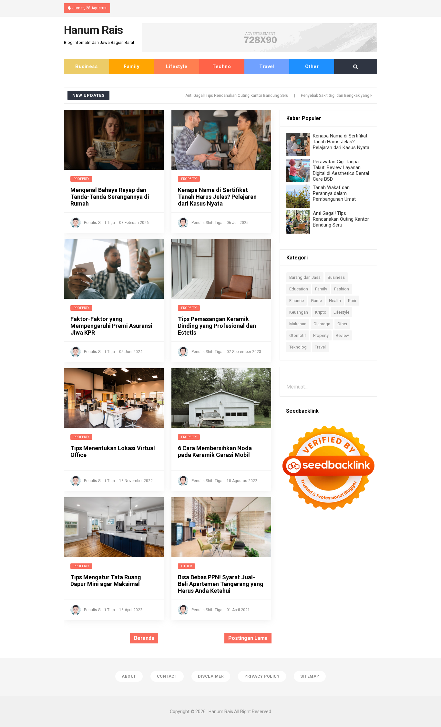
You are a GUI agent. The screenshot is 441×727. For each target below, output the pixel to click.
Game (316, 300)
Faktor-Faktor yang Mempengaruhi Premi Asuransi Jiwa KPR (111, 326)
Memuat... (297, 387)
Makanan (297, 323)
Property (81, 179)
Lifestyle (177, 66)
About (129, 676)
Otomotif (297, 335)
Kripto (320, 312)
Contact (167, 676)
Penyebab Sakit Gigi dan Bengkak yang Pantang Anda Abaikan (339, 95)
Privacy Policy (262, 676)
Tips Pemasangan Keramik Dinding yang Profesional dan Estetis (217, 326)
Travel (266, 66)
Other (312, 66)
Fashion (341, 289)
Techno (221, 66)
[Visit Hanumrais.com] (259, 50)
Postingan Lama (248, 638)
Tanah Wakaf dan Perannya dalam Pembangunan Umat (334, 193)
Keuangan (298, 312)
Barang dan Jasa (305, 277)
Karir (352, 300)
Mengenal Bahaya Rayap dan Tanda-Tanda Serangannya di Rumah (109, 197)
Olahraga (321, 323)
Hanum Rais (221, 711)
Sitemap (309, 676)
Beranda (144, 638)
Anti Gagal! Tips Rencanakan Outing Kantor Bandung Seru (220, 95)
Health (335, 300)
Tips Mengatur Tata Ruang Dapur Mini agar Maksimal (105, 580)
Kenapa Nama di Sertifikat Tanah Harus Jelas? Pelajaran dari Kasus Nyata (217, 197)
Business (86, 66)
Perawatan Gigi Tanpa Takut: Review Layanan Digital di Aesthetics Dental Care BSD (341, 170)
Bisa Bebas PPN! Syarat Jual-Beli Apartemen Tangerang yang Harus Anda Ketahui (220, 584)
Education (298, 289)
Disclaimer (211, 676)
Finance (296, 300)
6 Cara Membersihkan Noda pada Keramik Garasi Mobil (215, 451)
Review (342, 335)
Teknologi (298, 347)
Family (131, 66)
